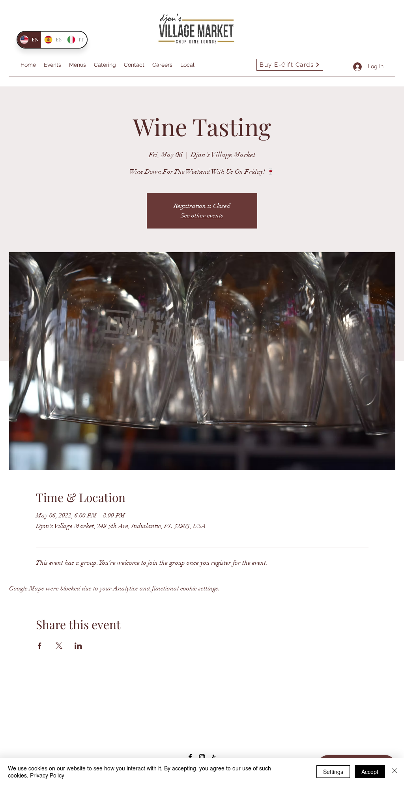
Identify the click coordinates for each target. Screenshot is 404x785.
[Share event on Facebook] (39, 646)
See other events (202, 215)
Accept (369, 772)
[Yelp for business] (214, 757)
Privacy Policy (47, 775)
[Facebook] (190, 757)
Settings (333, 772)
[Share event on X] (59, 646)
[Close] (394, 771)
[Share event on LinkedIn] (78, 646)
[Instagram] (202, 757)
